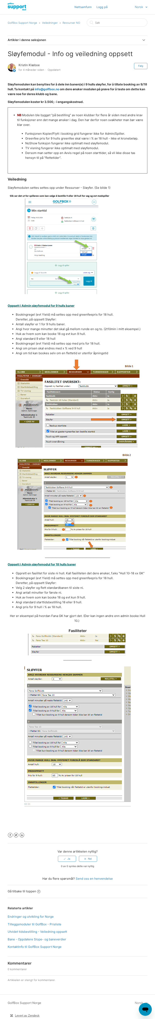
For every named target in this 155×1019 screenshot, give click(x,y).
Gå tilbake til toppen (22, 891)
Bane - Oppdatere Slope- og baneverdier (37, 939)
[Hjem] (29, 9)
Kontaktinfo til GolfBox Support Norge (35, 947)
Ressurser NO (71, 22)
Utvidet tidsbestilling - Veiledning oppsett (37, 932)
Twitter (16, 835)
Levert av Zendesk (27, 1015)
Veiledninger (50, 22)
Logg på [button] (102, 7)
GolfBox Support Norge (22, 22)
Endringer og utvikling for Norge (31, 916)
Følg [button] (140, 65)
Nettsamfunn (83, 7)
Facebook (10, 835)
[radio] (67, 859)
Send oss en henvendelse (94, 878)
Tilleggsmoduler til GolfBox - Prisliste (34, 924)
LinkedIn (21, 835)
